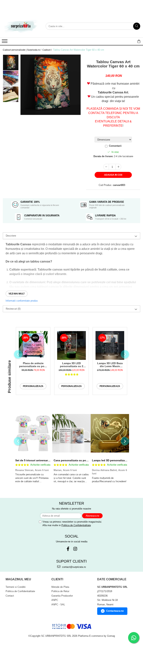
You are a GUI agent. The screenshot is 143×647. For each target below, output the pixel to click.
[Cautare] (136, 26)
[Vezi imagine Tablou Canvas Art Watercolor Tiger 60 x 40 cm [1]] (10, 78)
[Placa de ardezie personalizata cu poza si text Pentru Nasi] (33, 345)
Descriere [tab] (11, 235)
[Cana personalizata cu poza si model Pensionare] (71, 433)
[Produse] (5, 42)
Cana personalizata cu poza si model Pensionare (84, 460)
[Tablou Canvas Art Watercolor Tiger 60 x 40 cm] (50, 85)
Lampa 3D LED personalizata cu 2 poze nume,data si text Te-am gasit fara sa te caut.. (72, 365)
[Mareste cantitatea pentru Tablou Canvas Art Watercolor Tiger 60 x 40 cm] (118, 167)
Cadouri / (47, 50)
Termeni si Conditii (16, 587)
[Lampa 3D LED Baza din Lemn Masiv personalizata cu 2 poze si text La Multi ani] (110, 345)
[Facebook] (68, 549)
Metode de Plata (60, 587)
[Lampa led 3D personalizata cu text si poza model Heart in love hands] (110, 433)
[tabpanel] (50, 85)
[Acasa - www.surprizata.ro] (21, 26)
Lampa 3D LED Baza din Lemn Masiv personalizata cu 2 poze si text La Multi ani (110, 365)
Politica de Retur (60, 591)
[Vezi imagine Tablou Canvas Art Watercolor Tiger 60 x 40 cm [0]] (10, 62)
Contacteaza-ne (115, 610)
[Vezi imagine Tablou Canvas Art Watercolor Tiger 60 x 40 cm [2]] (10, 94)
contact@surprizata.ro (73, 567)
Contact (10, 595)
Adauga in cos (113, 175)
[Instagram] (75, 549)
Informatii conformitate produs (22, 300)
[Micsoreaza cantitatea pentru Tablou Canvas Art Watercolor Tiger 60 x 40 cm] (106, 167)
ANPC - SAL (58, 604)
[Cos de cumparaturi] (139, 41)
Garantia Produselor (62, 595)
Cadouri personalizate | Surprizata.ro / (22, 50)
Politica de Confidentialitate (76, 525)
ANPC (54, 600)
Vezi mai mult (17, 293)
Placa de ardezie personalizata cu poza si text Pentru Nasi (33, 365)
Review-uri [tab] (13, 308)
